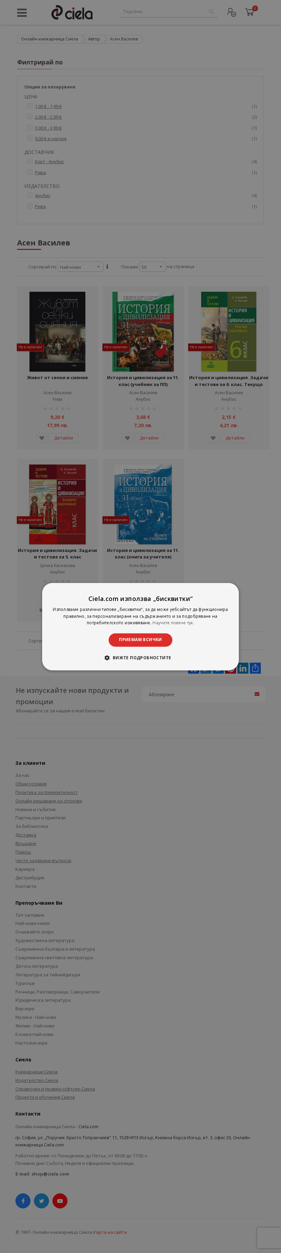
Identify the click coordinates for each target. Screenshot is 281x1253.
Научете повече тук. (173, 623)
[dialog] (140, 626)
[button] (140, 657)
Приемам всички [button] (140, 640)
